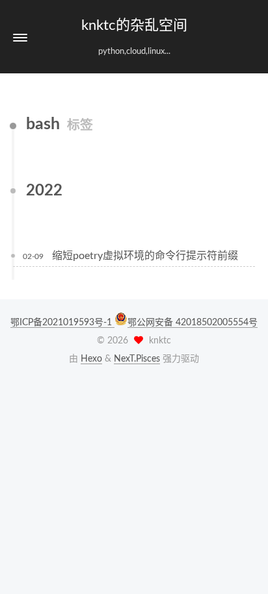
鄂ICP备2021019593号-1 (62, 322)
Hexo (91, 359)
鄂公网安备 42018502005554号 (192, 322)
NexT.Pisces (137, 359)
